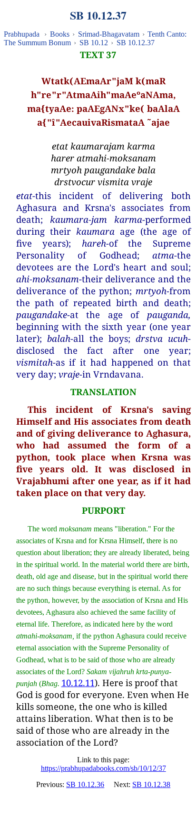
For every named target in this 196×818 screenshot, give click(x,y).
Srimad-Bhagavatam (108, 34)
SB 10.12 (93, 43)
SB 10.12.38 (151, 784)
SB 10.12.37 (136, 43)
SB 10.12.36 (85, 784)
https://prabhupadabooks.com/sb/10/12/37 (103, 768)
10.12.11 (78, 682)
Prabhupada (21, 34)
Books (59, 34)
